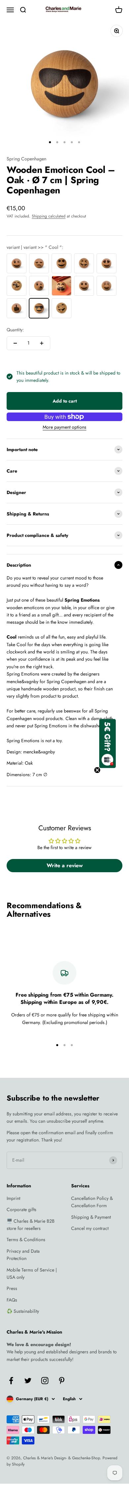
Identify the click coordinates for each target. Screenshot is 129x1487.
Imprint (13, 1198)
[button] (107, 743)
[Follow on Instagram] (44, 1380)
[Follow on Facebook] (11, 1380)
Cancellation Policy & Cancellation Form (92, 1202)
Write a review (65, 865)
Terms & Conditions (26, 1239)
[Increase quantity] (41, 343)
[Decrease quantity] (15, 343)
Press (12, 1288)
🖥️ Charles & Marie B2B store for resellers (31, 1225)
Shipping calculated (48, 216)
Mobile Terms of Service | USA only (32, 1273)
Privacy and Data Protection (23, 1255)
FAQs (12, 1300)
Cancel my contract (89, 1228)
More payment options (64, 427)
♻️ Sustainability (23, 1311)
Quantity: (15, 329)
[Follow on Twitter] (27, 1380)
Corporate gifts (21, 1209)
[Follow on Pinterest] (61, 1380)
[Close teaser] (97, 770)
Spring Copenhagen (26, 158)
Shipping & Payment (91, 1217)
